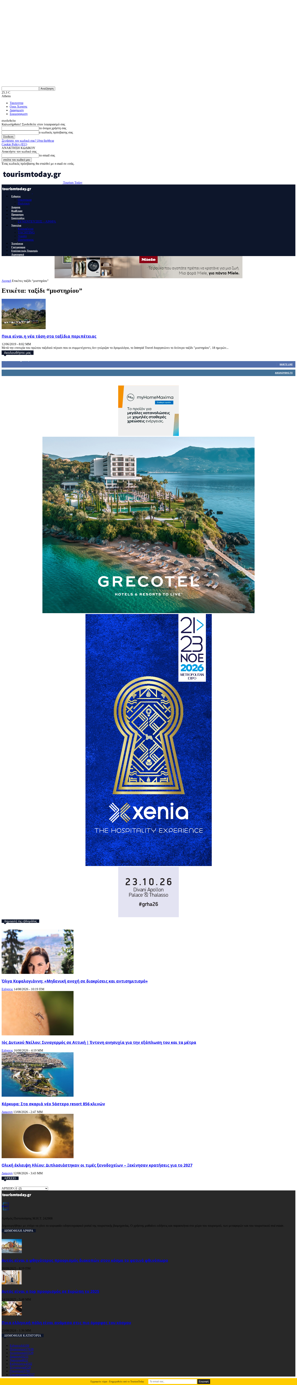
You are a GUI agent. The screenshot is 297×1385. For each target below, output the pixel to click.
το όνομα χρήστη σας (52, 128)
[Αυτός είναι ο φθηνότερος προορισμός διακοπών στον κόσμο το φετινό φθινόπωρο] (12, 1252)
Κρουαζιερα (25, 228)
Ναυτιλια (16, 225)
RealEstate (16, 210)
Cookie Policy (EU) (14, 144)
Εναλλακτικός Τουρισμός (24, 250)
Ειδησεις (16, 196)
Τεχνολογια (17, 243)
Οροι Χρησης (18, 106)
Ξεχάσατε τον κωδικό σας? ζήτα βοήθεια (28, 140)
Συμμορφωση (18, 114)
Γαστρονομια (18, 247)
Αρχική (6, 280)
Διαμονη (15, 207)
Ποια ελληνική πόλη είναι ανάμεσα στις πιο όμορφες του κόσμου (66, 1322)
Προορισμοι (17, 214)
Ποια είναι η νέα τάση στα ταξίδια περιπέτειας (49, 336)
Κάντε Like (286, 364)
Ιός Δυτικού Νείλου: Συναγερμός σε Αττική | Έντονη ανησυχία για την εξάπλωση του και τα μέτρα (99, 1042)
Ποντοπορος (26, 239)
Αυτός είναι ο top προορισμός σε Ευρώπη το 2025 (50, 1291)
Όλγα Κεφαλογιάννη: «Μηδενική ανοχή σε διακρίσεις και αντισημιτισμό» (75, 981)
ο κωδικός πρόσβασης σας (56, 132)
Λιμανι (22, 236)
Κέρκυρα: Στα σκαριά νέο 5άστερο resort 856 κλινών (53, 1103)
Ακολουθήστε (284, 372)
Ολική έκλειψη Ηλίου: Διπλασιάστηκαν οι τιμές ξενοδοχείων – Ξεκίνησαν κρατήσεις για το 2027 (97, 1165)
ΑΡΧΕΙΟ (8, 1188)
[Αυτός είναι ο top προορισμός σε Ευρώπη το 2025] (12, 1283)
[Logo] (17, 192)
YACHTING (26, 232)
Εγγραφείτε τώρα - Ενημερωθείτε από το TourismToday (117, 1381)
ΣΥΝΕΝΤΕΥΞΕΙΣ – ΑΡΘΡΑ (37, 221)
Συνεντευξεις (17, 218)
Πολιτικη (23, 203)
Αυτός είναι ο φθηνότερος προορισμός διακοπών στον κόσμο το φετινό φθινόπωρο (85, 1260)
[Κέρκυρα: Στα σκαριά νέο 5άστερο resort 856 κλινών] (38, 1095)
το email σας (47, 155)
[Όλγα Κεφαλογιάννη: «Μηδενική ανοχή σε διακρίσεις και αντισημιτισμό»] (38, 972)
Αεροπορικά (17, 254)
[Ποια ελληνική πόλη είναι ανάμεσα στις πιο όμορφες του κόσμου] (12, 1314)
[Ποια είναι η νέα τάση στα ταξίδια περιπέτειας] (24, 328)
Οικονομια (25, 199)
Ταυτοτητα (16, 103)
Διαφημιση (17, 110)
